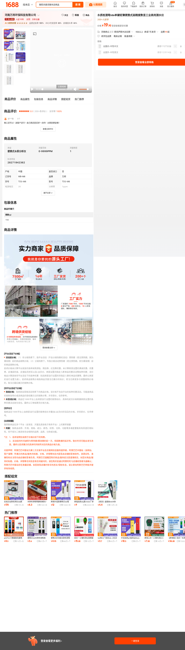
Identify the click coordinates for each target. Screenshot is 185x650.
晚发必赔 (118, 36)
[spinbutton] (180, 46)
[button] (62, 63)
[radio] (20, 111)
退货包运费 (106, 36)
